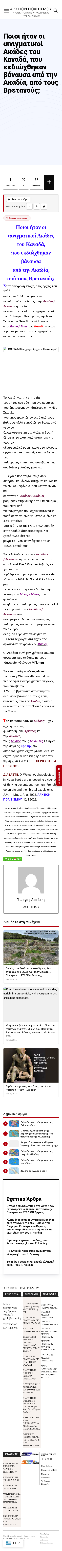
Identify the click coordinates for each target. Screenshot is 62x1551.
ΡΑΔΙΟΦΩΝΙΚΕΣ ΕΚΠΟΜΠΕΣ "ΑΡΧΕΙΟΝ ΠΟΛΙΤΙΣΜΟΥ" (10, 1467)
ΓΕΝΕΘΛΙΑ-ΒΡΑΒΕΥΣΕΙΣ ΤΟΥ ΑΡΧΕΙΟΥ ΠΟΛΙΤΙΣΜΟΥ (49, 1332)
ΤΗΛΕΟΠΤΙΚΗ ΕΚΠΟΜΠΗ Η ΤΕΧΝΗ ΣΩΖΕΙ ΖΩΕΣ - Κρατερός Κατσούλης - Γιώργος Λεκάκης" (31, 1404)
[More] (49, 182)
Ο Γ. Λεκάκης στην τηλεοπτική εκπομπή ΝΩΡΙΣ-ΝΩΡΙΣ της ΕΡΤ (31, 1307)
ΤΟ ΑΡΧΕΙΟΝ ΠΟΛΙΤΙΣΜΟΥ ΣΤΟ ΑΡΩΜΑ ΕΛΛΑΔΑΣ (31, 1320)
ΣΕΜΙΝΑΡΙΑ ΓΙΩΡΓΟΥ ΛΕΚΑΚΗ (49, 1323)
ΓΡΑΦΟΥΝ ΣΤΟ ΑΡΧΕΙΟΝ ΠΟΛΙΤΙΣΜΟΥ (47, 1357)
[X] (48, 1459)
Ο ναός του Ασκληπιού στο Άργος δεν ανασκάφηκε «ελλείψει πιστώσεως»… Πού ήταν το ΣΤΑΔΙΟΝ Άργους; (30, 1209)
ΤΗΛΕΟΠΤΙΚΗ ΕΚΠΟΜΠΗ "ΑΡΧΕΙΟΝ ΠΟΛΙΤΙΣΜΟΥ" (29, 1374)
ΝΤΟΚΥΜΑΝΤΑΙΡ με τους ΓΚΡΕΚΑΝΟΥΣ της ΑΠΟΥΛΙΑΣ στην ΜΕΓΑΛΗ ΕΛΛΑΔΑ (31, 1423)
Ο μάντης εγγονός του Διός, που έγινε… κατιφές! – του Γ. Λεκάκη (27, 1242)
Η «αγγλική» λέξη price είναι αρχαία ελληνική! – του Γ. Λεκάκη (29, 1252)
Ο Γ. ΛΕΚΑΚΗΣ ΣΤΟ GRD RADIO (11, 1509)
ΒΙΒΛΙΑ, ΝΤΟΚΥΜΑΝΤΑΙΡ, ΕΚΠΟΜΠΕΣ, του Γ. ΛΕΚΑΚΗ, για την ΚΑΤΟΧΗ (49, 1372)
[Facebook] (42, 1459)
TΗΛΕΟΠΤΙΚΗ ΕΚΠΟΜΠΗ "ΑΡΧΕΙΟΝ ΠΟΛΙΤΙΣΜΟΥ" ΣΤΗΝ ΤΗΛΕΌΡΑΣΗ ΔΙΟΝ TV (31, 1343)
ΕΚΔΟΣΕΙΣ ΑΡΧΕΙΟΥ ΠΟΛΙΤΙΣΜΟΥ (47, 1314)
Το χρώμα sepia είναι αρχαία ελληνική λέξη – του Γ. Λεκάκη (30, 1263)
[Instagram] (45, 1459)
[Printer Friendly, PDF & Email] (12, 861)
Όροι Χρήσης (46, 1465)
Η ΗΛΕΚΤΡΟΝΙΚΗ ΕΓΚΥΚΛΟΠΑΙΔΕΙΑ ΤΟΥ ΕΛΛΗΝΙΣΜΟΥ (31, 14)
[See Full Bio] (39, 907)
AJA (6, 795)
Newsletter (59, 775)
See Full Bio (29, 907)
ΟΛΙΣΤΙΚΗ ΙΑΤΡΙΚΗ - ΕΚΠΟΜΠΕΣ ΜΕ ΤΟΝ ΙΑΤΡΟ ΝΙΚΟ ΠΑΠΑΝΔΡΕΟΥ (12, 1497)
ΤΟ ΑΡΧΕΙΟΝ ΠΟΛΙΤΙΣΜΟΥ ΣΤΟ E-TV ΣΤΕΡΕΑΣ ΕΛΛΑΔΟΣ (31, 1360)
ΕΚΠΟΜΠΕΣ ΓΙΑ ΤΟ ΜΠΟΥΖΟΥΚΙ (11, 1478)
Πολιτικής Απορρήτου (45, 1475)
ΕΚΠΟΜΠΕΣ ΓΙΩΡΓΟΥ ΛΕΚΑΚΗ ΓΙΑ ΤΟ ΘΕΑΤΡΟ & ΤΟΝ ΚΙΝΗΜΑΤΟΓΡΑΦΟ (31, 1440)
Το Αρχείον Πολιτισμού (45, 1482)
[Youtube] (51, 1459)
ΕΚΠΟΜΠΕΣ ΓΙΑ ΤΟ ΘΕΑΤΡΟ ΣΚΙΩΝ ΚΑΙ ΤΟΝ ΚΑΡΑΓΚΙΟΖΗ (12, 1520)
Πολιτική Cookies (49, 1469)
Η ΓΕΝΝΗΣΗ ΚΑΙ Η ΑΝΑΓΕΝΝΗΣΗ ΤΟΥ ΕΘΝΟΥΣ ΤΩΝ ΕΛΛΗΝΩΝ (31, 1388)
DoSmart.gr (11, 1538)
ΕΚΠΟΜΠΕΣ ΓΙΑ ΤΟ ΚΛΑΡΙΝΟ (10, 1487)
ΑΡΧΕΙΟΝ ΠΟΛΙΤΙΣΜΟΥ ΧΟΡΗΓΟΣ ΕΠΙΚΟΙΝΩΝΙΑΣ (48, 1345)
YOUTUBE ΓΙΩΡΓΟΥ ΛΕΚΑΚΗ (31, 1330)
